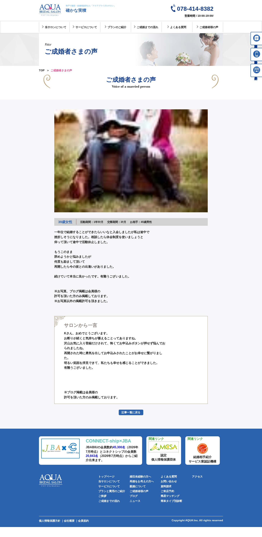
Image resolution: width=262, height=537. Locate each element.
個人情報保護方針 (49, 520)
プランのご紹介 (117, 27)
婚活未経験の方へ (140, 476)
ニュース (135, 500)
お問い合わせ (169, 481)
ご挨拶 (102, 495)
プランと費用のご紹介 (111, 491)
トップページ (106, 476)
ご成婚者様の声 (208, 27)
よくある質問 (178, 27)
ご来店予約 (167, 491)
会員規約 (83, 520)
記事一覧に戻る (131, 412)
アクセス (197, 476)
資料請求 (166, 486)
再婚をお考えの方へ (142, 481)
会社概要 (69, 520)
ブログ (134, 495)
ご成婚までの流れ (147, 27)
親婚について (138, 486)
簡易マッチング (170, 495)
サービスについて (86, 27)
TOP (41, 70)
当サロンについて (55, 27)
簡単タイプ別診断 (171, 500)
